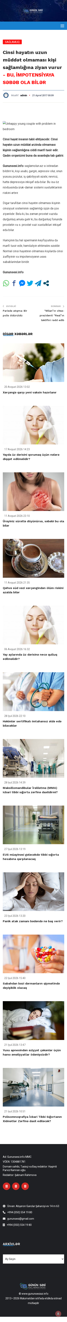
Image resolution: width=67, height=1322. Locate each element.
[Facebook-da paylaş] (14, 283)
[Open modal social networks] (46, 283)
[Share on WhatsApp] (6, 283)
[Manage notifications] (58, 1314)
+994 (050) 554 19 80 (19, 1212)
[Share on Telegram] (38, 283)
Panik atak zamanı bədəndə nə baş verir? (33, 921)
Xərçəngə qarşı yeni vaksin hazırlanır (30, 392)
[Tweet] (30, 283)
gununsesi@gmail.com (20, 1218)
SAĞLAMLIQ (12, 42)
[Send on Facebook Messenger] (22, 283)
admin (23, 95)
